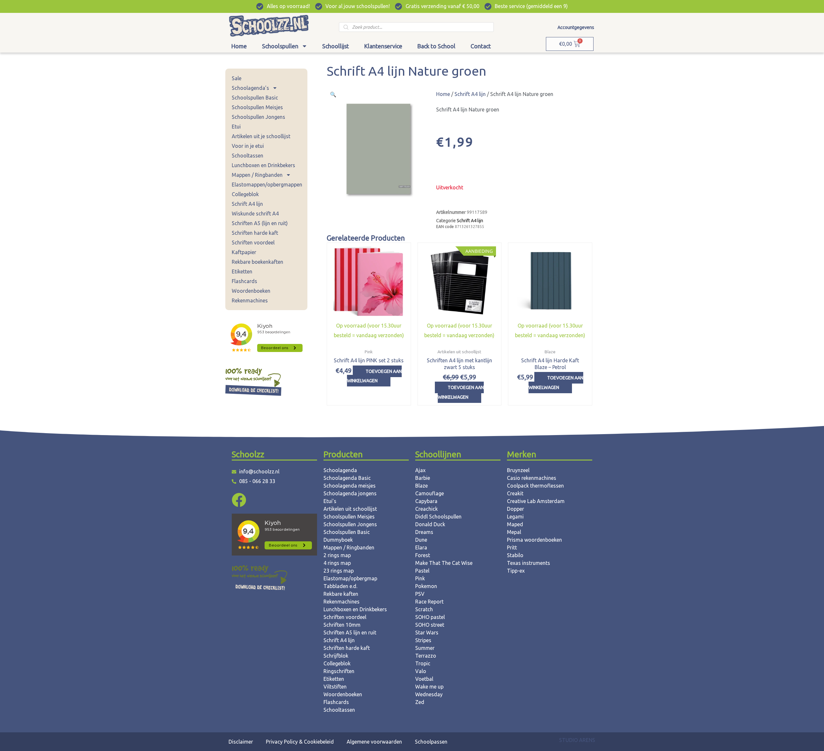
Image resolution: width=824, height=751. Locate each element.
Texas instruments (528, 563)
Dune (421, 540)
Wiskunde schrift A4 (255, 213)
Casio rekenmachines (531, 478)
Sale (236, 78)
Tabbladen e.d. (340, 586)
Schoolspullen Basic (255, 97)
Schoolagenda (340, 470)
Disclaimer (241, 742)
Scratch (424, 609)
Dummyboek (338, 540)
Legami (515, 516)
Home (239, 46)
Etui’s (329, 501)
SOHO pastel (430, 617)
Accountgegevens (575, 27)
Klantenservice (383, 46)
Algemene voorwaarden (374, 742)
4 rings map (337, 563)
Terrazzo (425, 656)
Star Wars (426, 632)
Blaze (421, 486)
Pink (420, 578)
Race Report (429, 601)
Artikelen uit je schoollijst (261, 136)
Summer (425, 648)
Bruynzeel (518, 470)
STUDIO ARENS (577, 740)
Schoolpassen (431, 742)
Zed (419, 702)
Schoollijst (335, 46)
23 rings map (338, 571)
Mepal (514, 532)
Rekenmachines (250, 300)
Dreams (424, 532)
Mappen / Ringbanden (257, 175)
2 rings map (337, 555)
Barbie (422, 478)
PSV (420, 594)
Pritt (512, 547)
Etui (236, 126)
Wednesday (429, 694)
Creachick (426, 509)
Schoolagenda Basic (347, 478)
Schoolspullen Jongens (258, 117)
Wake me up (429, 686)
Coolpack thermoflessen (535, 486)
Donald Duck (430, 524)
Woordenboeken (251, 291)
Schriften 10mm (341, 625)
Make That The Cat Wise (444, 563)
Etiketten (242, 271)
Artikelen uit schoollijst (350, 509)
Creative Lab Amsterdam (536, 501)
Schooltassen (247, 155)
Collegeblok (245, 194)
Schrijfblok (335, 656)
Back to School (436, 46)
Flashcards (244, 281)
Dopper (515, 509)
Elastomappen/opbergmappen (267, 184)
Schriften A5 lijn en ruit (349, 632)
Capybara (426, 501)
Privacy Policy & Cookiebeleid (300, 742)
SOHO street (429, 625)
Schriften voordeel (253, 242)
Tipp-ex (516, 571)
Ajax (420, 470)
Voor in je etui (248, 146)
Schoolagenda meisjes (349, 486)
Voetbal (424, 679)
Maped (515, 524)
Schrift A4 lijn (247, 204)
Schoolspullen (280, 46)
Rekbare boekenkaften (257, 262)
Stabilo (515, 555)
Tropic (422, 663)
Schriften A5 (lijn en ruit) (260, 223)
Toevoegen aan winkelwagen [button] (374, 376)
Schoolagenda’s (250, 88)
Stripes (423, 640)
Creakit (515, 493)
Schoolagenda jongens (350, 493)
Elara (421, 547)
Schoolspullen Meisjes (257, 107)
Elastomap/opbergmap (350, 578)
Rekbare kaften (340, 594)
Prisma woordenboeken (534, 540)
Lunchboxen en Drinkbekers (263, 165)
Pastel (422, 571)
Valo (420, 671)
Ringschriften (338, 671)
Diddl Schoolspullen (438, 516)
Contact (481, 46)
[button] (333, 94)
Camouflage (429, 493)
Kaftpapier (244, 252)
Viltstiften (335, 686)
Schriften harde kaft (255, 233)
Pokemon (426, 586)
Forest (422, 555)
